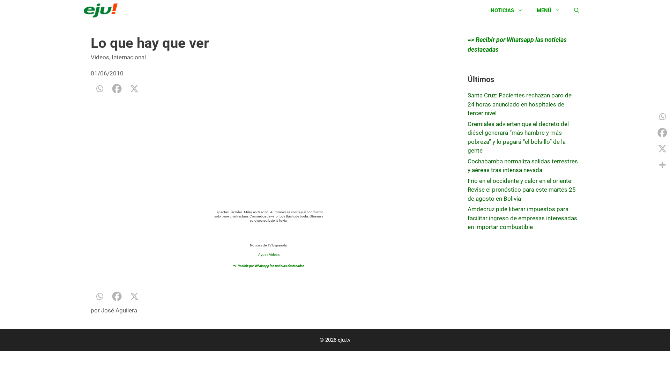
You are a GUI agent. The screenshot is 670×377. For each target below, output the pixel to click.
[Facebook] (117, 88)
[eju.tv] (102, 10)
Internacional (129, 57)
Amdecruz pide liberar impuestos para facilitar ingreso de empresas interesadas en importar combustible (522, 218)
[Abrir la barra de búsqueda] (576, 10)
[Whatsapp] (99, 88)
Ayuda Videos (269, 255)
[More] (662, 165)
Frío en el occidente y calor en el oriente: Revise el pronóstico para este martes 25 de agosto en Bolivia (522, 189)
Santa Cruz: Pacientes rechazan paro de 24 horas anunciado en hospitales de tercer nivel (520, 104)
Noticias (502, 10)
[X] (134, 88)
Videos (100, 57)
